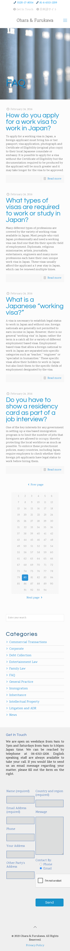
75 (31, 571)
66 (51, 559)
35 (45, 527)
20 (25, 515)
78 (51, 571)
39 (31, 534)
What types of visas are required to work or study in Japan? (33, 210)
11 (45, 502)
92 (31, 590)
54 (51, 546)
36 (51, 527)
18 (51, 509)
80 (25, 578)
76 (38, 571)
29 (45, 521)
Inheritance (17, 695)
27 (31, 521)
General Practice (21, 682)
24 (51, 515)
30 (51, 521)
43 (18, 540)
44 (25, 540)
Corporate (16, 649)
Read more (54, 179)
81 (32, 578)
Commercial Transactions (28, 642)
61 (18, 559)
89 (45, 584)
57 (31, 552)
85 (18, 584)
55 (18, 552)
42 (51, 534)
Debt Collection (20, 655)
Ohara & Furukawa (35, 21)
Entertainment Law (23, 662)
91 (25, 590)
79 (18, 578)
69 (31, 565)
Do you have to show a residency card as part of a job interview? (32, 409)
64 (38, 559)
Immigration (18, 688)
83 (45, 578)
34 (38, 527)
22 (38, 515)
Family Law (17, 668)
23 (45, 515)
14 (25, 509)
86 (25, 584)
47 (45, 540)
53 (45, 546)
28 (38, 521)
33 (32, 527)
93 (38, 590)
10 (38, 502)
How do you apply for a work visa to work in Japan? (32, 122)
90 (51, 584)
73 (18, 571)
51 (32, 546)
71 (45, 565)
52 (38, 546)
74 (25, 571)
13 (18, 509)
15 (32, 509)
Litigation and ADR (22, 708)
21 (32, 515)
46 (38, 540)
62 (25, 559)
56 (25, 552)
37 (18, 534)
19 (18, 515)
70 (38, 565)
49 (18, 546)
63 (31, 559)
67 (18, 565)
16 (38, 509)
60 (51, 552)
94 (45, 590)
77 (45, 571)
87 (31, 584)
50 (25, 546)
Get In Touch (24, 10)
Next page (33, 598)
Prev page (37, 485)
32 (25, 527)
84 (51, 578)
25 (18, 521)
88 (38, 584)
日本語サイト (48, 10)
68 (25, 565)
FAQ (12, 675)
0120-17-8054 (25, 3)
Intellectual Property (24, 702)
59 (45, 552)
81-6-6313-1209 (48, 3)
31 (18, 527)
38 (25, 534)
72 (51, 565)
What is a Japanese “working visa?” (35, 306)
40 (38, 534)
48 (51, 540)
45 (31, 540)
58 (38, 552)
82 (38, 578)
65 (45, 559)
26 (25, 521)
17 (45, 509)
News (13, 715)
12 (51, 502)
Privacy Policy (35, 945)
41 (45, 534)
